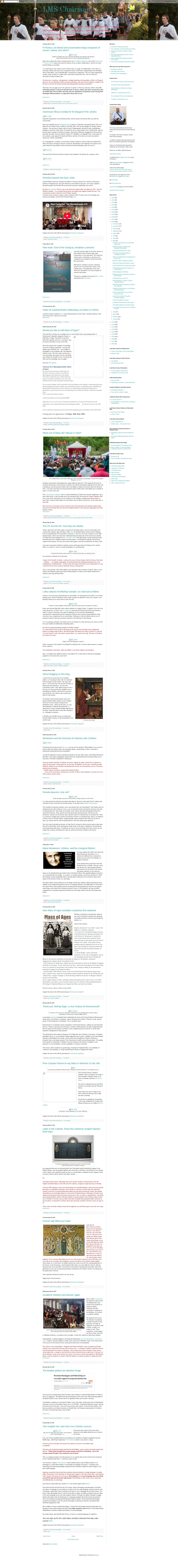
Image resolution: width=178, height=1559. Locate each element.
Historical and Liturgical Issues (98, 30)
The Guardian (70, 1440)
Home (73, 1536)
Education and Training (117, 71)
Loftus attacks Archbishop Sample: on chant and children (71, 591)
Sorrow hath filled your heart (57, 1221)
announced (53, 1017)
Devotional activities (116, 69)
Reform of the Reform (74, 38)
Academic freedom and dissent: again (61, 1295)
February (115, 316)
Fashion (66, 30)
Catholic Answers (122, 171)
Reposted (66, 583)
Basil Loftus (50, 665)
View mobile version (73, 1539)
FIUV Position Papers (51, 30)
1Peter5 (130, 171)
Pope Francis (48, 38)
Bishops (46, 27)
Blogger (96, 1555)
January (115, 319)
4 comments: (66, 900)
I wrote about (98, 1299)
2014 (113, 324)
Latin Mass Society (52, 424)
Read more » (46, 97)
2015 (113, 322)
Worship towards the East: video (59, 177)
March (115, 314)
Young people (91, 38)
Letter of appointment (117, 421)
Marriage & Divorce (71, 34)
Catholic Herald (114, 169)
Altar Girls (49, 839)
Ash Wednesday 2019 (117, 363)
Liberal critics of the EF (52, 34)
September (116, 231)
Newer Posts (46, 1536)
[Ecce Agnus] (73, 1011)
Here (72, 532)
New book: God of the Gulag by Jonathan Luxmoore (68, 247)
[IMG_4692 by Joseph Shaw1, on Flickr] (73, 551)
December (116, 224)
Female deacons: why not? (56, 792)
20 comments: (67, 101)
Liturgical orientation (52, 239)
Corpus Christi (115, 414)
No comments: (67, 301)
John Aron (78, 480)
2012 (113, 329)
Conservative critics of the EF (96, 27)
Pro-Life (59, 38)
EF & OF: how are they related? (73, 517)
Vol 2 (101, 276)
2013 (113, 327)
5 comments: (66, 664)
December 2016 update (117, 412)
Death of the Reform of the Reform (56, 517)
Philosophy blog (116, 183)
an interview (52, 189)
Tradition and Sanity (125, 157)
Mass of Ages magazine (63, 424)
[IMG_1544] (47, 116)
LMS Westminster (116, 470)
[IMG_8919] (73, 55)
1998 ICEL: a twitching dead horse (120, 92)
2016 (113, 221)
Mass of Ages (125, 176)
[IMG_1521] (47, 159)
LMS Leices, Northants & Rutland (120, 480)
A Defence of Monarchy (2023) (119, 47)
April (114, 312)
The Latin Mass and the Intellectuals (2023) (123, 49)
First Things (122, 169)
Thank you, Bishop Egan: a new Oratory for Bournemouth (71, 1006)
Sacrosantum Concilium (53, 494)
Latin (48, 1531)
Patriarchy (109, 34)
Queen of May (115, 353)
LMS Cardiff (114, 478)
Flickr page (115, 180)
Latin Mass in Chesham (117, 468)
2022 (113, 207)
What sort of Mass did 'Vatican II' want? (62, 433)
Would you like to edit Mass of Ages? (61, 330)
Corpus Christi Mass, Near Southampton (122, 351)
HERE (67, 398)
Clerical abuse (76, 27)
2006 (113, 344)
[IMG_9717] (57, 1431)
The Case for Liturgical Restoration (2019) (123, 61)
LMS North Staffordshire (118, 466)
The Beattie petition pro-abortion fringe (62, 1370)
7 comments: (66, 516)
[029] (73, 1068)
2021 (113, 209)
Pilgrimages (120, 34)
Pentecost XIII (115, 456)
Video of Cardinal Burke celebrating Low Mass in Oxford (70, 310)
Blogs (48, 103)
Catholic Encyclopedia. (91, 803)
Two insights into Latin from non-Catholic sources (67, 1426)
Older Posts (99, 1536)
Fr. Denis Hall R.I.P (116, 399)
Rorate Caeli (114, 176)
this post (65, 747)
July (114, 236)
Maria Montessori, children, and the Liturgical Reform (69, 848)
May (114, 240)
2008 (113, 339)
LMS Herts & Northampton (118, 476)
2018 (113, 217)
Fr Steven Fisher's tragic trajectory (120, 85)
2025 (113, 200)
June (114, 238)
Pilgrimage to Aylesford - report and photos (123, 382)
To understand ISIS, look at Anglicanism (122, 96)
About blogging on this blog (56, 674)
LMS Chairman (66, 9)
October (115, 228)
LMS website (52, 363)
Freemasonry (77, 30)
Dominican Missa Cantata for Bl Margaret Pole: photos (70, 111)
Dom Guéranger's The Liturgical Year (121, 445)
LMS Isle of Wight (116, 474)
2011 (113, 331)
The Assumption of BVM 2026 (119, 370)
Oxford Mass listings (115, 154)
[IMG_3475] (73, 1109)
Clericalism (55, 839)
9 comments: (66, 782)
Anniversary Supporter (77, 233)
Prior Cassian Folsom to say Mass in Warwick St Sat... (123, 293)
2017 (113, 219)
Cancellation (114, 361)
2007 (113, 341)
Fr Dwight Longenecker (81, 61)
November (116, 226)
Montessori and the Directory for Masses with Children (69, 738)
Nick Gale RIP (115, 380)
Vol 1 (97, 276)
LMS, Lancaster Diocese (118, 483)
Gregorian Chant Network (117, 190)
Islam (116, 30)
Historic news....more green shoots (120, 424)
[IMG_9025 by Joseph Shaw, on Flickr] (73, 604)
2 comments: (66, 728)
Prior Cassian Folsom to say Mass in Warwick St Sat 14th (71, 1063)
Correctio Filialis (117, 27)
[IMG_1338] (73, 796)
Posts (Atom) (53, 1544)
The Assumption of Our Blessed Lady (121, 458)
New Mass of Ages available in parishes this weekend (69, 910)
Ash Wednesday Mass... (118, 390)
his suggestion (67, 610)
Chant (55, 27)
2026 (113, 197)
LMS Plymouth (115, 472)
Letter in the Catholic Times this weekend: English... (121, 296)
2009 (113, 336)
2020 (113, 212)
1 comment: (66, 169)
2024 (113, 202)
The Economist (62, 1462)
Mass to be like (67, 537)
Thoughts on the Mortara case (119, 99)
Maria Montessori (56, 783)
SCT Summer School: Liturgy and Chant (122, 81)
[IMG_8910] (47, 743)
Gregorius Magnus (118, 162)
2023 (113, 205)
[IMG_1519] (47, 150)
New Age (97, 34)
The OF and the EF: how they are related (63, 526)
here (74, 197)
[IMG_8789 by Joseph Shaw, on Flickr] (73, 639)
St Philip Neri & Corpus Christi (119, 372)
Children (64, 27)
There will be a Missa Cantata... (120, 392)
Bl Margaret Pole (64, 124)
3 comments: (66, 838)
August (115, 233)
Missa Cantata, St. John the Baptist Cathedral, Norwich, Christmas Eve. (121, 448)
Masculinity (86, 34)
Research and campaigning (119, 73)
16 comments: (67, 581)
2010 (113, 334)
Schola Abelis (113, 186)
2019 (113, 214)
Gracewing (87, 278)
